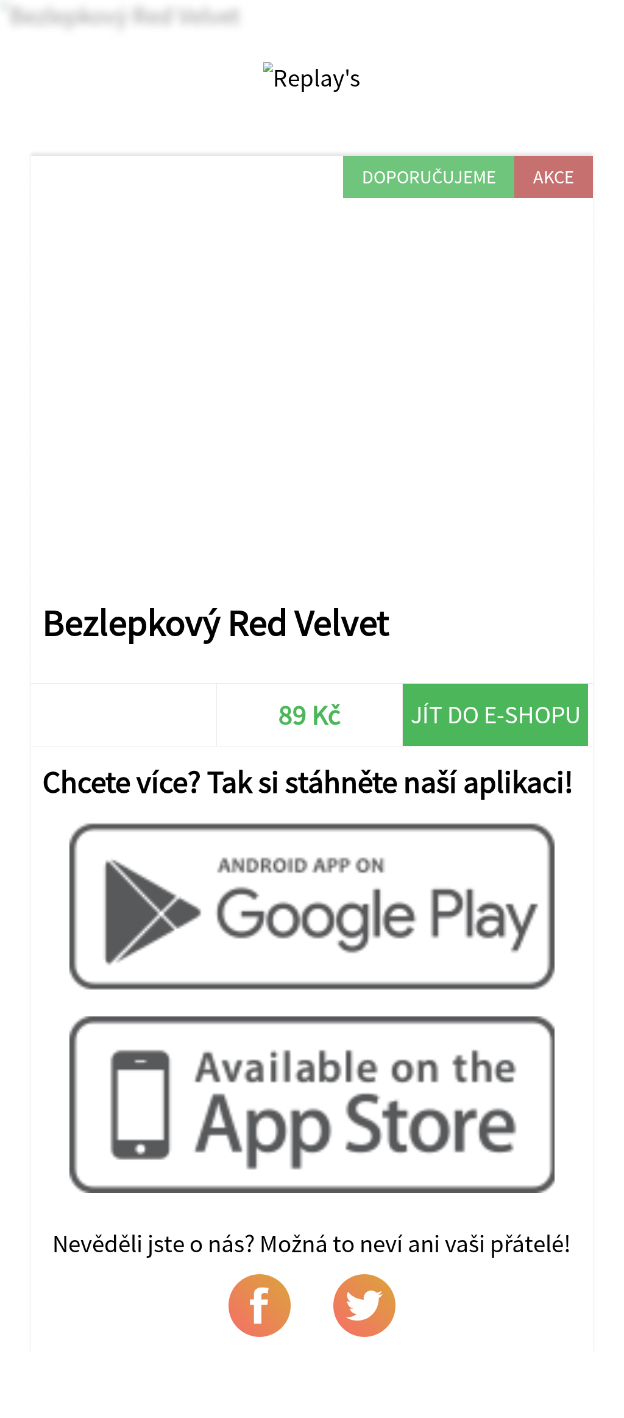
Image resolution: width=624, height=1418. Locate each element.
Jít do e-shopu (496, 714)
